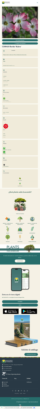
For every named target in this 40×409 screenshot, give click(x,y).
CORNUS (4, 76)
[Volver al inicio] (6, 3)
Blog (15, 378)
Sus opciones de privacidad (26, 407)
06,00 (4, 112)
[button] (37, 3)
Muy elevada (6, 100)
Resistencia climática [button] (6, 92)
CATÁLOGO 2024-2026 (31, 354)
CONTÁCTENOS (20, 261)
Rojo (4, 129)
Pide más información (20, 40)
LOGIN (20, 305)
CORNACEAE (5, 84)
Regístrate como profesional (20, 43)
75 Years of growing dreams (13, 374)
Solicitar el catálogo (29, 349)
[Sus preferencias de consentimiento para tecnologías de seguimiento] (2, 407)
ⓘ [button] (3, 94)
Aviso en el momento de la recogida (12, 407)
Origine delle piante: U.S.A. (9, 65)
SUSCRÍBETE (20, 301)
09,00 (7, 112)
